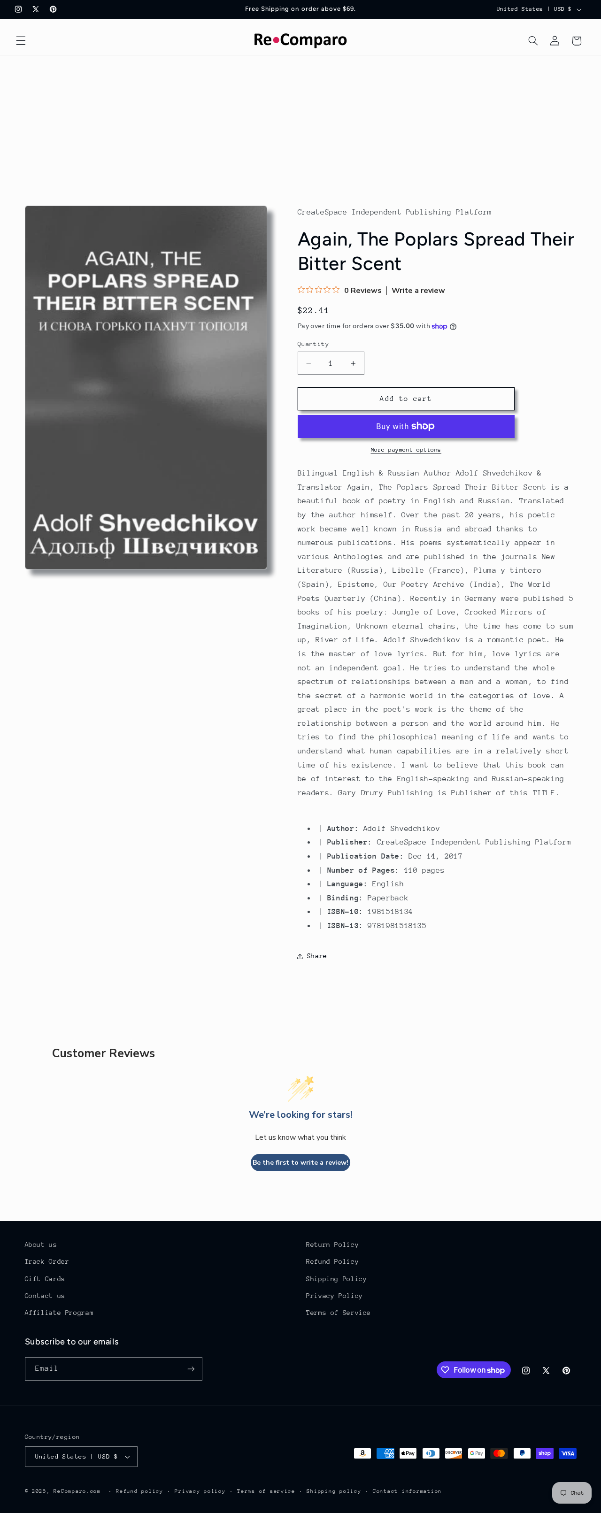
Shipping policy (334, 1491)
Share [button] (317, 956)
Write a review (418, 290)
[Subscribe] (190, 1368)
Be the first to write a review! (300, 1162)
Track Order (47, 1261)
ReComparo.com (77, 1491)
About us (41, 1244)
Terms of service (266, 1491)
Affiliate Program (59, 1312)
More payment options (406, 449)
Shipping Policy (336, 1279)
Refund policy (139, 1491)
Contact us (45, 1295)
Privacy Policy (334, 1295)
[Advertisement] (300, 126)
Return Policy (332, 1244)
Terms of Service (338, 1312)
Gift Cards (45, 1279)
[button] (20, 41)
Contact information (407, 1491)
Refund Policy (332, 1261)
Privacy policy (200, 1491)
